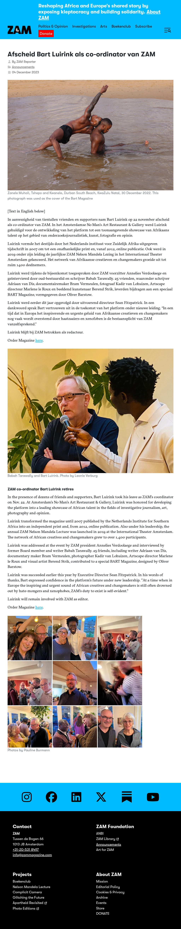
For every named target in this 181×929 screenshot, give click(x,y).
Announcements (23, 67)
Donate (46, 33)
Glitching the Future (28, 897)
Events (101, 903)
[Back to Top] (174, 921)
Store (100, 908)
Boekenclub (121, 26)
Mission (102, 881)
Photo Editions (24, 908)
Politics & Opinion (53, 26)
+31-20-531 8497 (26, 850)
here (39, 340)
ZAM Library (105, 839)
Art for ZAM (105, 850)
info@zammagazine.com (32, 855)
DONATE (102, 914)
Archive (102, 897)
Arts (103, 26)
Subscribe (143, 26)
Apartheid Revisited (28, 903)
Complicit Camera (27, 892)
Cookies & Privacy (110, 892)
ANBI (100, 833)
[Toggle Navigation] (167, 30)
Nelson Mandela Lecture (31, 887)
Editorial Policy (108, 887)
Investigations (84, 26)
